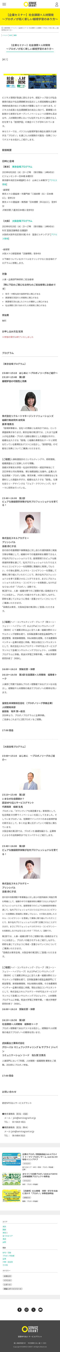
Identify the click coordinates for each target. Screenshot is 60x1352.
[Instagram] (26, 1310)
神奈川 (5, 1233)
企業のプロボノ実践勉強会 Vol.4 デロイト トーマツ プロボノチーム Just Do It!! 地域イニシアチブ (39, 1157)
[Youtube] (40, 1310)
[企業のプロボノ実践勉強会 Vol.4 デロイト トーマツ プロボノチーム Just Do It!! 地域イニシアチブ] (11, 1164)
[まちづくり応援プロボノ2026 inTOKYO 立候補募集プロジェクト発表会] (11, 1184)
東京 (10, 35)
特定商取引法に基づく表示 (37, 1343)
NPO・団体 (7, 1252)
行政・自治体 (8, 1262)
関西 (15, 35)
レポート (7, 1284)
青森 (4, 1239)
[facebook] (19, 1310)
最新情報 (7, 28)
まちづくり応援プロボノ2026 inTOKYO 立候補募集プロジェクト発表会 (39, 1175)
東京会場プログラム (22, 166)
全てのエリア (8, 1236)
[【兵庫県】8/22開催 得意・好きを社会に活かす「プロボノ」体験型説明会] (11, 1201)
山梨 (4, 1242)
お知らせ (7, 1276)
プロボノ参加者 (8, 1256)
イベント (14, 28)
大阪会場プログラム (22, 221)
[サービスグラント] (30, 6)
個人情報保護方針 (20, 1343)
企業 (4, 1259)
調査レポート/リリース (12, 1288)
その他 (5, 1265)
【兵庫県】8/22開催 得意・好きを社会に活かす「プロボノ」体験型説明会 (40, 1192)
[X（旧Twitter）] (33, 1310)
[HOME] (2, 28)
